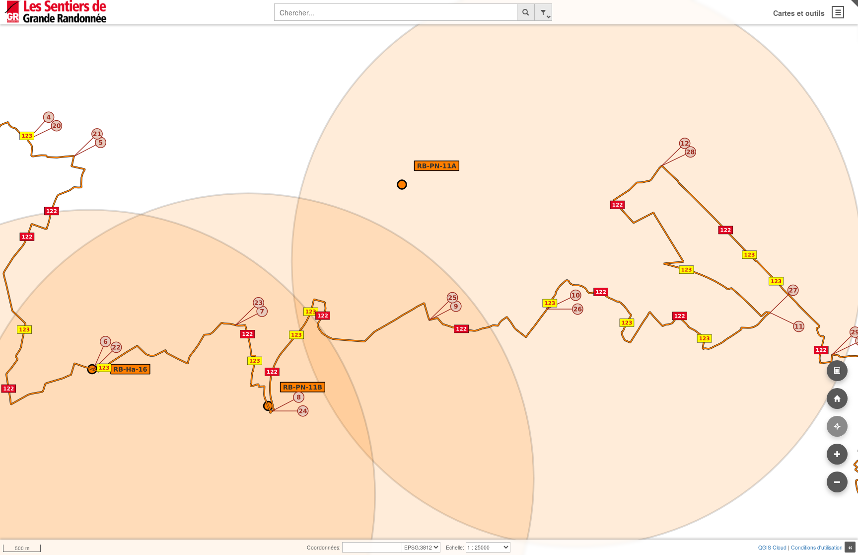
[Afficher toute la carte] (837, 398)
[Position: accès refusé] (837, 426)
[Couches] (837, 370)
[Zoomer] (837, 454)
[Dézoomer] (837, 482)
